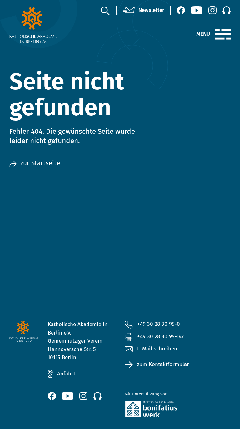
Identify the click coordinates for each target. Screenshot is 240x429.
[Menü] (223, 34)
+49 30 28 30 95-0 (158, 324)
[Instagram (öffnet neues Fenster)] (212, 10)
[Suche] (105, 10)
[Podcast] (226, 10)
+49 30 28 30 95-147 (160, 336)
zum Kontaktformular (163, 364)
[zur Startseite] (33, 25)
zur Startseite (40, 163)
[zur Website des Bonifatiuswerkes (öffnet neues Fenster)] (158, 410)
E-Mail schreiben (157, 348)
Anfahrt (66, 373)
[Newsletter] (143, 10)
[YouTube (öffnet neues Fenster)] (196, 10)
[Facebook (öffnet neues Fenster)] (181, 10)
